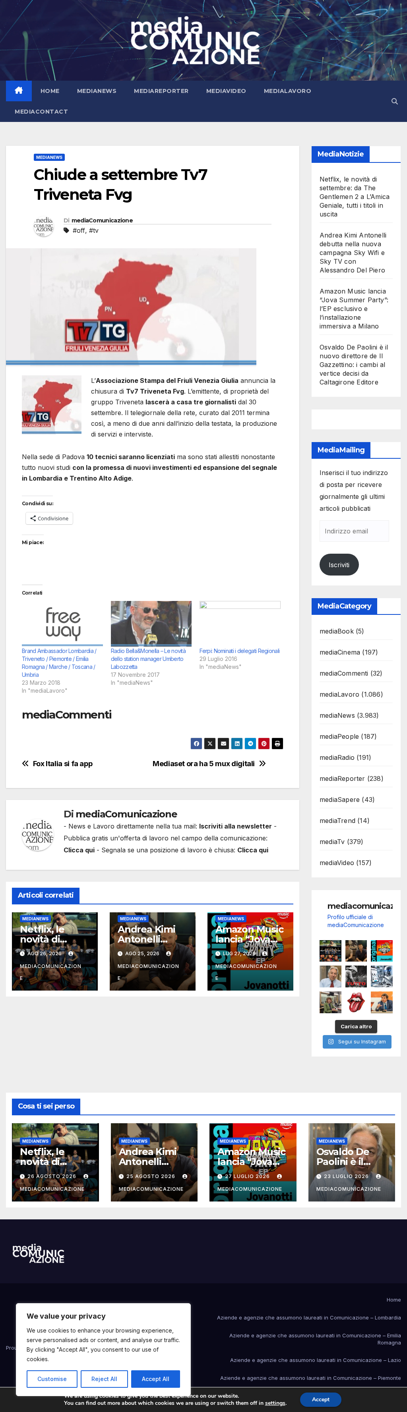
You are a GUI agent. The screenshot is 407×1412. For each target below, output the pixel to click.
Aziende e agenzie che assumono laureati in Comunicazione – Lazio (315, 1360)
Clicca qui (79, 850)
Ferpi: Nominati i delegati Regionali (239, 650)
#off (79, 230)
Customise (52, 1378)
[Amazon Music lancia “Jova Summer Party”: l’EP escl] (382, 951)
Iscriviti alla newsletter (235, 826)
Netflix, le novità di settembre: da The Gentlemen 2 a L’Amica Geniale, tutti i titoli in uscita (355, 196)
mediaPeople (339, 736)
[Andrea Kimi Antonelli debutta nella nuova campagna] (356, 951)
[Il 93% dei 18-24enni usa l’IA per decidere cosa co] (382, 976)
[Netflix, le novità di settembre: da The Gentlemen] (330, 951)
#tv (94, 230)
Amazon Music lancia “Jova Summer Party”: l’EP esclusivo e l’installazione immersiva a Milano (354, 308)
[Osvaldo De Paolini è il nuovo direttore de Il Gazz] (330, 976)
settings (275, 1403)
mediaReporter (161, 91)
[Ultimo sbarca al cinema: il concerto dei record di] (356, 976)
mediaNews (97, 91)
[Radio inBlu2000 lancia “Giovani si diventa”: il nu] (330, 1002)
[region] (103, 1349)
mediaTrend (337, 821)
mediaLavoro (288, 91)
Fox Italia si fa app (63, 763)
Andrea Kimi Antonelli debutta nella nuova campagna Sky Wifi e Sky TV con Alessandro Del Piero (353, 252)
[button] (394, 101)
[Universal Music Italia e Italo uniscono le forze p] (356, 1002)
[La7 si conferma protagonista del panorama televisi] (382, 1002)
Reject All (104, 1378)
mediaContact (41, 111)
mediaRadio (337, 757)
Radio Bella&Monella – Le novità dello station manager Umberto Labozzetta (148, 658)
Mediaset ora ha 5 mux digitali (204, 763)
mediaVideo (226, 91)
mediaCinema (340, 652)
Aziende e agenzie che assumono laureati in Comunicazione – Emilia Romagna (315, 1339)
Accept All (155, 1378)
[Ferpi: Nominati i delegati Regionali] (240, 624)
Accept (320, 1399)
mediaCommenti (344, 673)
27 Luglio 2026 (248, 1176)
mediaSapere (340, 800)
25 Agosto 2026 (151, 1176)
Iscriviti (339, 565)
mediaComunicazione (102, 220)
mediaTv (332, 842)
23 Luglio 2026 (347, 1176)
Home (50, 91)
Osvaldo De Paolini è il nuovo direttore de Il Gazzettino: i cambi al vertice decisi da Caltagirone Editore (354, 364)
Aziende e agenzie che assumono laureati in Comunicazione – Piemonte (310, 1378)
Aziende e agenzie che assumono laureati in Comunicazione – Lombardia (309, 1317)
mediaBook (337, 631)
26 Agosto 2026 (52, 1176)
